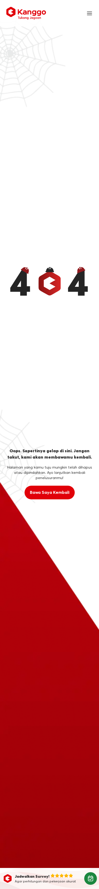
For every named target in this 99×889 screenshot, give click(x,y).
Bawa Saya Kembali (49, 492)
